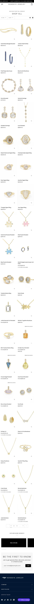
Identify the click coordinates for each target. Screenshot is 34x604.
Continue (9, 597)
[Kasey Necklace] (8, 448)
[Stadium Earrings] (8, 113)
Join (28, 565)
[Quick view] (14, 289)
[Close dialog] (32, 580)
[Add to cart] (31, 39)
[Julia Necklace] (8, 505)
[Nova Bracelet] (8, 85)
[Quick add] (14, 39)
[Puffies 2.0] (8, 418)
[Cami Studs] (8, 475)
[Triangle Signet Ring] (8, 194)
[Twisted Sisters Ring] (8, 280)
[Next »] (26, 525)
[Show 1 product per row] (30, 17)
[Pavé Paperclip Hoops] (8, 58)
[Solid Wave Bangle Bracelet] (8, 31)
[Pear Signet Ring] (8, 167)
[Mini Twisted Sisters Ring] (8, 335)
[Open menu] (3, 4)
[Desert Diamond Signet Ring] (8, 140)
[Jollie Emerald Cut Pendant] (8, 308)
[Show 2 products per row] (32, 17)
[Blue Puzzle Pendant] (8, 249)
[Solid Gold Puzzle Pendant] (8, 222)
